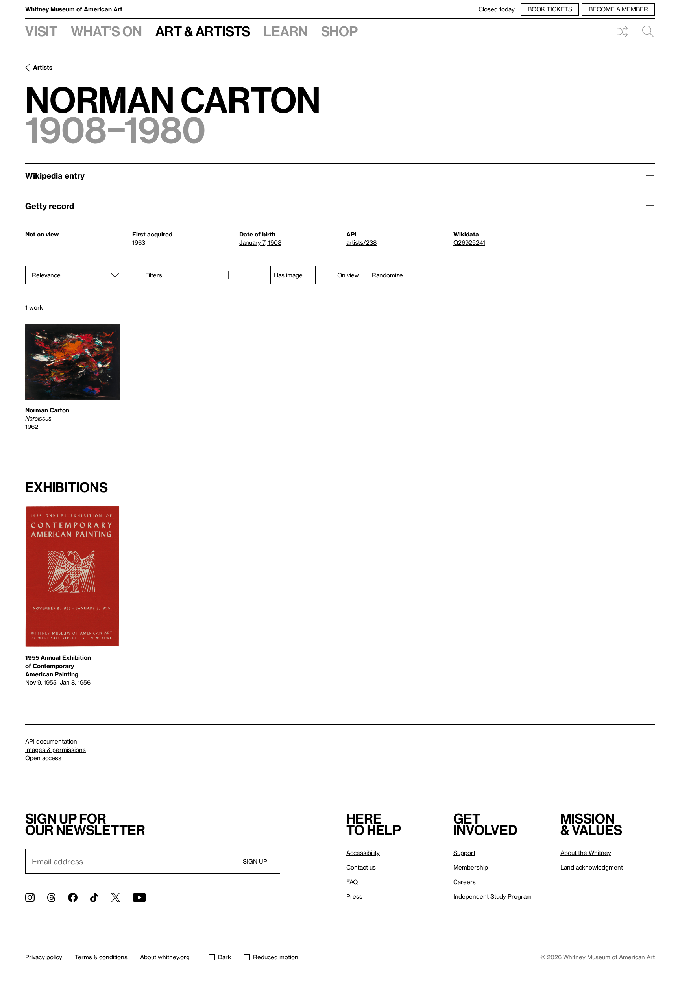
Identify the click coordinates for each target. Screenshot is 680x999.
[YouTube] (139, 897)
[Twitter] (115, 897)
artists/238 (361, 242)
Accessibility (363, 852)
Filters (153, 275)
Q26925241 (469, 242)
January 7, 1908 (260, 242)
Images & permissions (55, 749)
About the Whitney (585, 852)
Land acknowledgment (591, 867)
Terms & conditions (101, 956)
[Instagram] (30, 897)
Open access (43, 757)
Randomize (387, 275)
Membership (470, 867)
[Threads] (51, 897)
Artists (42, 67)
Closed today (497, 9)
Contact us (361, 867)
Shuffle (622, 31)
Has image (288, 275)
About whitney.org (165, 956)
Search (645, 31)
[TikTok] (94, 897)
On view (348, 275)
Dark (224, 956)
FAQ (352, 881)
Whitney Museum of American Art (73, 9)
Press (354, 896)
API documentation (51, 741)
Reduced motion (275, 956)
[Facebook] (73, 897)
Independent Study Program (492, 896)
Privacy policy (43, 956)
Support (464, 852)
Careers (464, 881)
